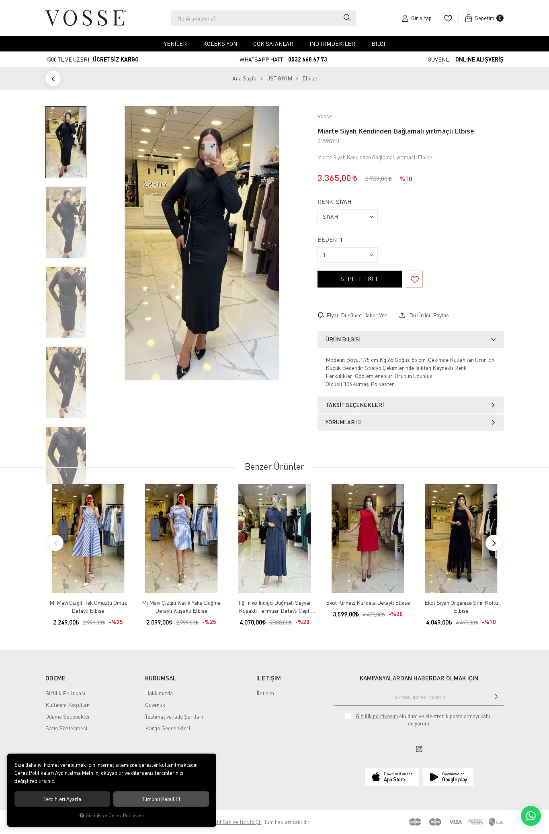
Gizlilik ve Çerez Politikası (115, 815)
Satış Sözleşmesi (66, 728)
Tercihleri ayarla (62, 799)
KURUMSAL (160, 678)
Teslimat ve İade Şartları (174, 716)
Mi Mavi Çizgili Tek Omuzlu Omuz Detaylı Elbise (88, 606)
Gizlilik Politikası (65, 693)
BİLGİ (378, 43)
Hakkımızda (159, 693)
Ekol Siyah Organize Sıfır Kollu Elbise (461, 606)
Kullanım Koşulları (67, 704)
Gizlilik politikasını (377, 716)
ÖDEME (55, 678)
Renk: (334, 202)
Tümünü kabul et (161, 799)
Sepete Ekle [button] (359, 278)
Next (493, 543)
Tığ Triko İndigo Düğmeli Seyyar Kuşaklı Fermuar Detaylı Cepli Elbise (274, 607)
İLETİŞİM (268, 678)
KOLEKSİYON (220, 43)
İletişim (265, 693)
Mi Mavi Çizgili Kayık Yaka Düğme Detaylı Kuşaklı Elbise (181, 606)
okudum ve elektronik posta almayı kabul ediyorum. (424, 720)
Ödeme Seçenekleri (68, 716)
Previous (55, 543)
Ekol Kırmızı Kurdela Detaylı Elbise (368, 602)
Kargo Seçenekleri (167, 728)
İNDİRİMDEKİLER (332, 43)
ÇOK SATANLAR (273, 43)
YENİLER (175, 43)
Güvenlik (155, 704)
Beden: (330, 239)
